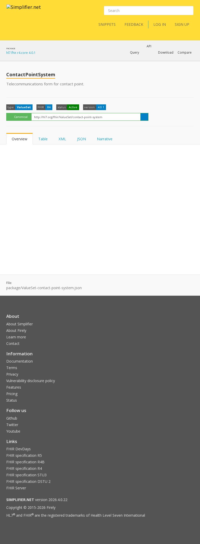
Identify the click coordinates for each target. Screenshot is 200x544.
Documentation (19, 361)
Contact (13, 343)
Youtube (13, 431)
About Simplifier (19, 323)
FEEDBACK (133, 24)
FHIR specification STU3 (26, 474)
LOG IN (159, 24)
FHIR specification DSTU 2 (28, 481)
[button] (134, 52)
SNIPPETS (107, 24)
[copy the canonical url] (144, 117)
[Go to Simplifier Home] (24, 10)
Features (13, 387)
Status (11, 400)
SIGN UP (182, 24)
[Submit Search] (189, 11)
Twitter (12, 424)
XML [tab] (62, 138)
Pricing (11, 393)
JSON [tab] (81, 138)
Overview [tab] (19, 138)
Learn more (16, 336)
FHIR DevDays (18, 448)
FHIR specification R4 (24, 468)
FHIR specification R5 (24, 455)
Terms (11, 367)
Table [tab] (43, 138)
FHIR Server (16, 487)
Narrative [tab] (105, 138)
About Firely (16, 330)
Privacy (12, 374)
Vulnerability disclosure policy (30, 380)
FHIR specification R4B (25, 461)
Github (11, 418)
